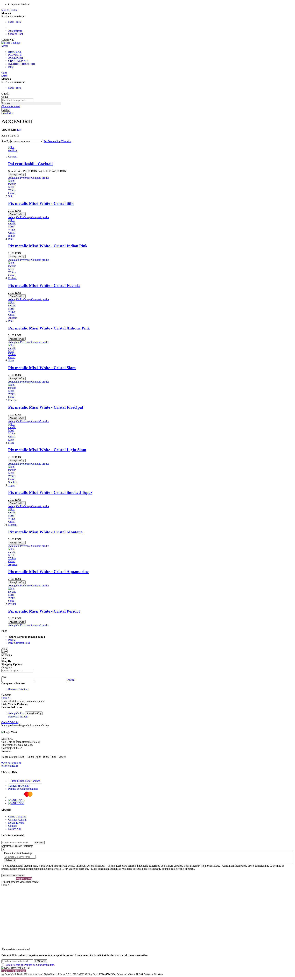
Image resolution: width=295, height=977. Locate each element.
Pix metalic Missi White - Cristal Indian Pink (47, 246)
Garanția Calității (17, 819)
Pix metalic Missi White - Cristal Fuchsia (44, 285)
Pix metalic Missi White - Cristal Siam (42, 367)
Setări (4, 75)
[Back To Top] (2, 974)
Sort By (5, 141)
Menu (4, 45)
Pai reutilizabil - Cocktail (30, 164)
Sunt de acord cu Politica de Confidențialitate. (30, 964)
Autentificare (15, 30)
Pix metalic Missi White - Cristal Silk (41, 203)
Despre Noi (14, 828)
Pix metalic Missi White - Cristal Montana (45, 532)
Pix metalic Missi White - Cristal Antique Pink (49, 328)
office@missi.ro (9, 765)
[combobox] (17, 100)
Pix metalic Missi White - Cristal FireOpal (45, 407)
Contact (12, 825)
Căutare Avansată (10, 106)
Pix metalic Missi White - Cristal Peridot (44, 611)
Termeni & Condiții (18, 785)
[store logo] (10, 42)
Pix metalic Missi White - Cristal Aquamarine (48, 571)
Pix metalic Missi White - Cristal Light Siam (47, 450)
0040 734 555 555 (11, 762)
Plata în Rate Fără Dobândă (25, 780)
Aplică (70, 679)
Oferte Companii (17, 816)
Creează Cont (15, 33)
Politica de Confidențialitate (23, 788)
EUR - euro (14, 21)
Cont (4, 72)
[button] (19, 177)
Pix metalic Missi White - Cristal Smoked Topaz (50, 492)
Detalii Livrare (16, 822)
